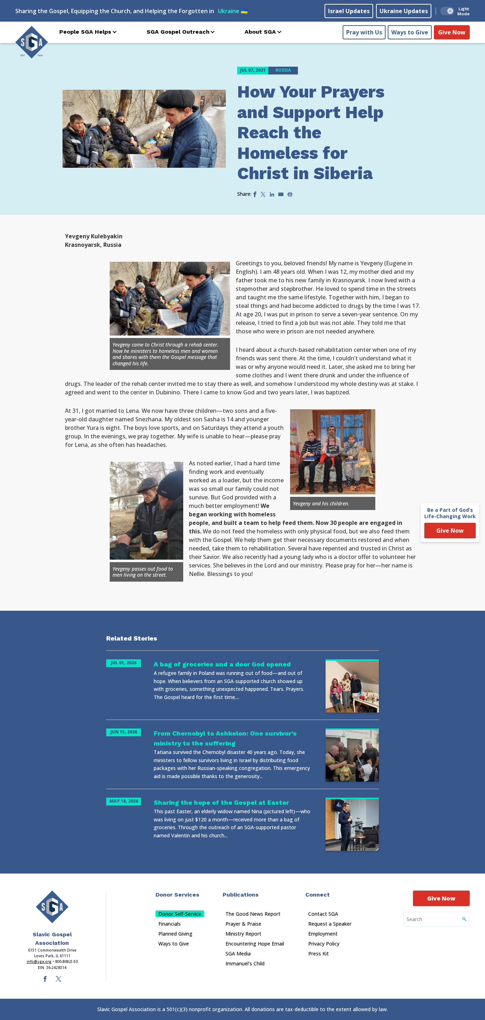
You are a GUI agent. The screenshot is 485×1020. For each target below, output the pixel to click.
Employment (323, 933)
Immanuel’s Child (245, 963)
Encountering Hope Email (254, 943)
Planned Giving (175, 933)
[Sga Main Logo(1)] (52, 907)
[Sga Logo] (31, 42)
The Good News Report (252, 913)
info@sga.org (39, 961)
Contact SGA (323, 913)
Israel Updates (349, 11)
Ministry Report (243, 933)
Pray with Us (364, 32)
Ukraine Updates (404, 11)
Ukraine (233, 11)
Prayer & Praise (243, 923)
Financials (169, 923)
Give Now (451, 32)
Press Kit (318, 953)
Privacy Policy (323, 943)
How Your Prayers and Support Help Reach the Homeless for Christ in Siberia (311, 132)
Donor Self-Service (179, 913)
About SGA (260, 31)
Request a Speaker (330, 923)
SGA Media (238, 953)
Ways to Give (409, 32)
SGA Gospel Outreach (178, 31)
